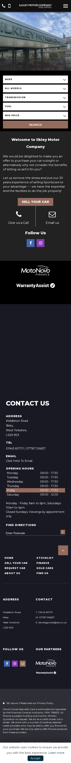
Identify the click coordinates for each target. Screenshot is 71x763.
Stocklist (45, 557)
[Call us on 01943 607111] (19, 215)
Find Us (42, 573)
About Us (12, 573)
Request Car (15, 568)
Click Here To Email (19, 461)
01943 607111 (15, 448)
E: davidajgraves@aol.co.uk (51, 622)
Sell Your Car (35, 202)
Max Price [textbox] (12, 115)
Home (9, 557)
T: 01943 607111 (44, 612)
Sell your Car (16, 563)
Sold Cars (44, 568)
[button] (63, 550)
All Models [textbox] (13, 88)
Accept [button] (35, 758)
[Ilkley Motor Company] (35, 6)
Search (35, 124)
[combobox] (35, 79)
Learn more (56, 753)
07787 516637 (36, 448)
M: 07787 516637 (45, 617)
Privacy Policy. (45, 703)
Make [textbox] (8, 79)
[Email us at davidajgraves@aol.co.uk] (52, 215)
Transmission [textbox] (15, 97)
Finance (42, 563)
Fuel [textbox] (8, 106)
